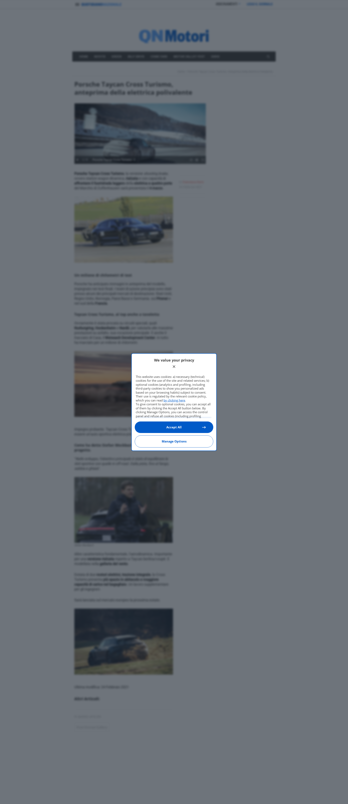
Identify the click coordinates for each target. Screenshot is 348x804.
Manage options (174, 441)
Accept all (174, 427)
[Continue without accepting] (174, 366)
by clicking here (174, 400)
